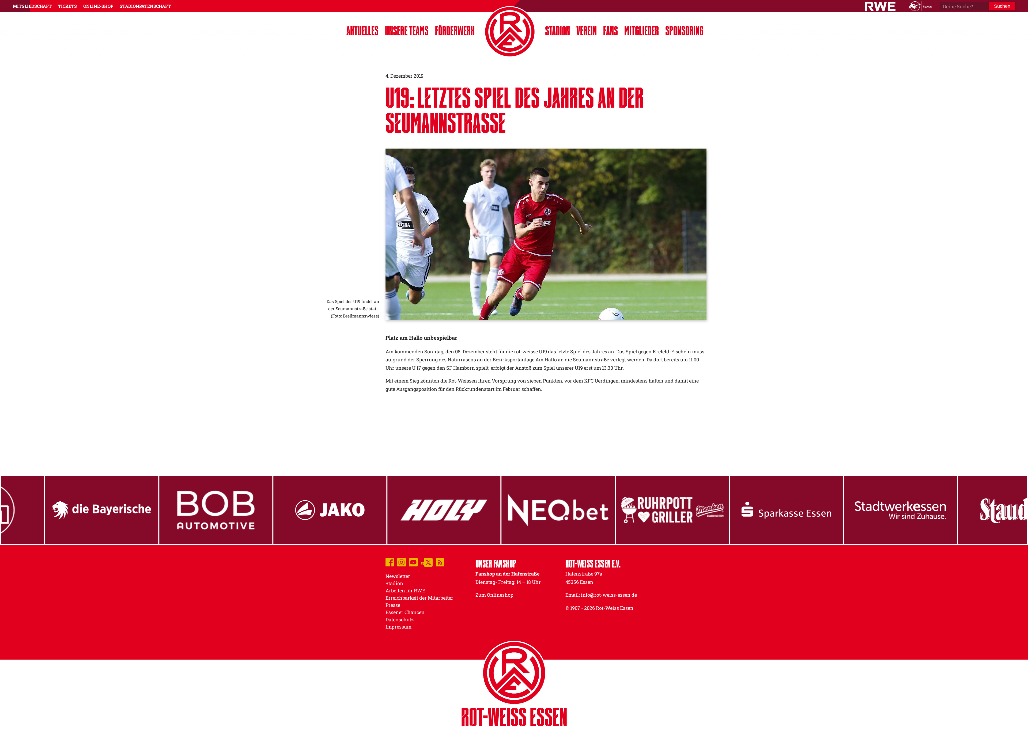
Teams (407, 30)
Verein (586, 30)
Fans (610, 30)
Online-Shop (98, 6)
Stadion (557, 30)
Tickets (67, 6)
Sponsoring (684, 30)
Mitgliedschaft (32, 6)
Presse (393, 605)
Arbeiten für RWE (405, 590)
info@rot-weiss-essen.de (609, 595)
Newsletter (398, 576)
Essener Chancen (405, 612)
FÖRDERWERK (455, 30)
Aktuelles (362, 30)
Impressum (398, 626)
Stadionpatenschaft (145, 6)
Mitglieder (641, 30)
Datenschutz (400, 619)
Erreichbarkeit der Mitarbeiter (419, 598)
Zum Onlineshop (494, 595)
